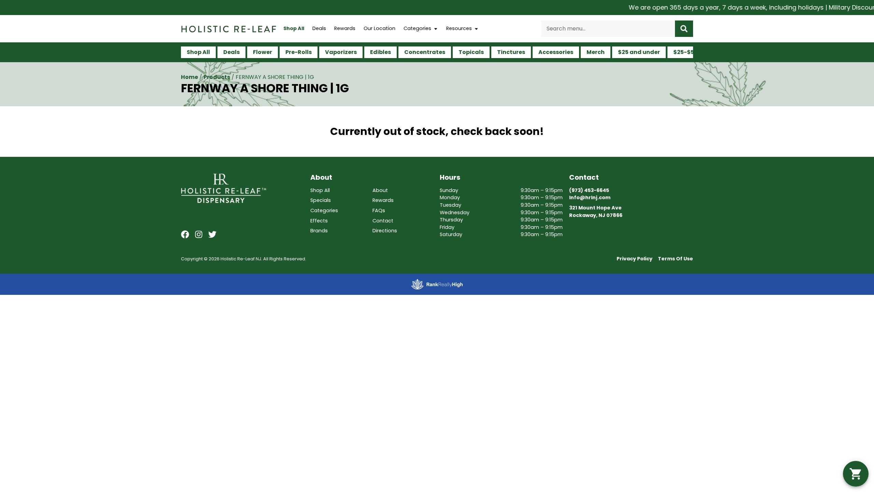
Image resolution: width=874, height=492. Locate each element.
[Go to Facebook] (185, 234)
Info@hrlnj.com (589, 197)
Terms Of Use (675, 258)
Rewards (344, 28)
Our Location (379, 28)
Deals (319, 28)
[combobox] (608, 28)
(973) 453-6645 (589, 190)
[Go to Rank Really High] (437, 284)
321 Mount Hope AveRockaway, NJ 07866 (595, 211)
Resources (459, 28)
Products (216, 77)
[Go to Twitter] (212, 234)
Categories (417, 28)
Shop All (293, 28)
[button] (856, 474)
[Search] (684, 28)
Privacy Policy (634, 258)
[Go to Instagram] (199, 234)
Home (189, 77)
